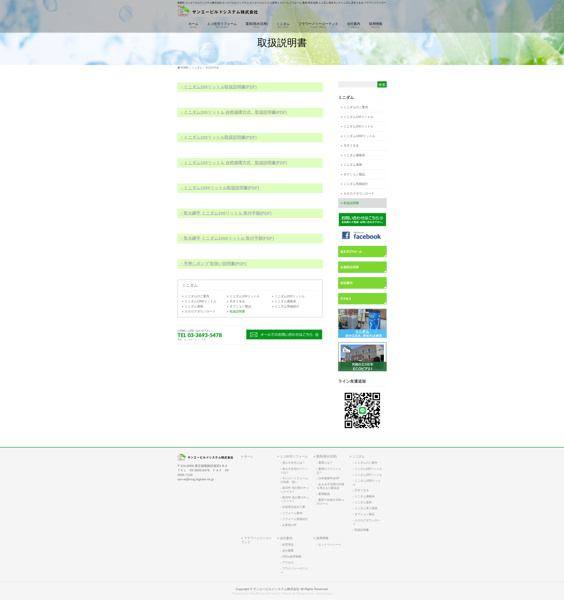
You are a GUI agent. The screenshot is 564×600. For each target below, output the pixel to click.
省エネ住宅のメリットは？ (294, 470)
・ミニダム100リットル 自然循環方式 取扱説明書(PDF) (233, 162)
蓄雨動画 (324, 494)
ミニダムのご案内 (197, 296)
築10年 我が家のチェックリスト (294, 489)
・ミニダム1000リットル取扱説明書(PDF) (219, 188)
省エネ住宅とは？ (293, 462)
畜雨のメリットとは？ (329, 470)
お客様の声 (289, 525)
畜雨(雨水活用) (326, 456)
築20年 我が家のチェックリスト (294, 499)
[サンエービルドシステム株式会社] (218, 12)
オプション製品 (240, 306)
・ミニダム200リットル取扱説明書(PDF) (218, 87)
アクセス (288, 562)
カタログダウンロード (200, 311)
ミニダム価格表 (285, 301)
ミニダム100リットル (245, 296)
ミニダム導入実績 (365, 508)
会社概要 (288, 550)
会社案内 (286, 538)
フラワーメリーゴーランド (256, 540)
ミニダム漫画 (194, 306)
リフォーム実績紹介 (295, 519)
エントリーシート (329, 544)
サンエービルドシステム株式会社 (276, 589)
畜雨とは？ (325, 462)
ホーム (248, 456)
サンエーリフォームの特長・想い (294, 480)
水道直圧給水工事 (293, 507)
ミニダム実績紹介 (287, 306)
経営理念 (288, 544)
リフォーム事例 (292, 513)
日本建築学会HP (329, 478)
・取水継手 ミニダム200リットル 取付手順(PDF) (225, 213)
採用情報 (322, 538)
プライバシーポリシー (294, 570)
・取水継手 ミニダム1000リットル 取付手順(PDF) (227, 238)
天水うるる (237, 301)
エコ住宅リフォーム (294, 456)
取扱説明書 (237, 311)
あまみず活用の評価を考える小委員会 (330, 486)
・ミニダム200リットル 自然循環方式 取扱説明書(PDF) (233, 112)
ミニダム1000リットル (200, 301)
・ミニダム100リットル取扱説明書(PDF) (218, 137)
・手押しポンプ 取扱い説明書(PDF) (213, 263)
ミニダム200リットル (289, 296)
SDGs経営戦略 (291, 556)
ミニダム (190, 285)
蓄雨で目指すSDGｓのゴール (331, 501)
